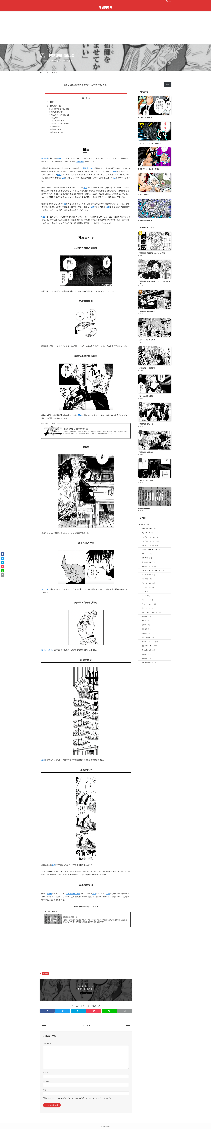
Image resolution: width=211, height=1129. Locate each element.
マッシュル (147, 600)
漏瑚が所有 (57, 126)
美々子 (44, 649)
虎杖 (108, 207)
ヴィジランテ (147, 608)
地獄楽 (145, 621)
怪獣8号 (146, 625)
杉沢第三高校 (88, 168)
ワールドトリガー (149, 604)
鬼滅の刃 (146, 654)
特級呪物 (80, 161)
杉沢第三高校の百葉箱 (61, 109)
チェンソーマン (148, 583)
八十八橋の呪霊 (58, 120)
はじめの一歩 (147, 533)
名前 (45, 1072)
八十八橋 (44, 589)
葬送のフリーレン (149, 646)
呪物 (59, 158)
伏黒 (59, 174)
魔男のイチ (147, 658)
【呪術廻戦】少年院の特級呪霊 (75, 429)
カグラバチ (147, 554)
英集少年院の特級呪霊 (61, 115)
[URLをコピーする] (124, 1011)
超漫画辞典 (105, 7)
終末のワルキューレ (150, 642)
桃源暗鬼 (146, 633)
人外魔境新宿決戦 (73, 893)
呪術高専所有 (58, 112)
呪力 (64, 203)
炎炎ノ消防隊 (148, 637)
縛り (85, 187)
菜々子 (51, 649)
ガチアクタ (147, 558)
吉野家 (55, 118)
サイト (45, 1090)
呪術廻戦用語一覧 (70, 917)
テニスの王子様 (148, 587)
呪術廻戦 (45, 61)
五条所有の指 (58, 132)
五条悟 (49, 893)
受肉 (92, 207)
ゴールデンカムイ (149, 562)
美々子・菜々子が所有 (61, 123)
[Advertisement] (105, 27)
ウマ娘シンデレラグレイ (151, 549)
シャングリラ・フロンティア (153, 570)
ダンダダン (147, 579)
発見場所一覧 (55, 105)
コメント (47, 1043)
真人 (114, 177)
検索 (167, 84)
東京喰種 (146, 629)
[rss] (167, 1)
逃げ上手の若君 (148, 650)
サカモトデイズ (149, 566)
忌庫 (63, 177)
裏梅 (53, 864)
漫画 (144, 524)
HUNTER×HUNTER (149, 529)
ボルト (146, 596)
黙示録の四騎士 (149, 662)
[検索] (170, 1)
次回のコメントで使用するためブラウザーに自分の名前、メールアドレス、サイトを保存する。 (78, 1098)
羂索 (80, 415)
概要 (52, 102)
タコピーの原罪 (148, 575)
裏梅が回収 (57, 129)
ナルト (145, 591)
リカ (94, 893)
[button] (47, 1011)
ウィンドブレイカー (150, 545)
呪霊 (43, 216)
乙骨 (108, 893)
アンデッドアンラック (150, 541)
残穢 (115, 171)
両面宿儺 (44, 158)
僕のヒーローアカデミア (151, 612)
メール (46, 1081)
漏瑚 (43, 760)
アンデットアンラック (150, 537)
